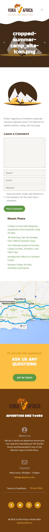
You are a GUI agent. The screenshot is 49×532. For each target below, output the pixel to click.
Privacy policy (36, 488)
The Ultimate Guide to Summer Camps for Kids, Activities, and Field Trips (23, 248)
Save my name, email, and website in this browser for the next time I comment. (25, 197)
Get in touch (24, 377)
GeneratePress (24, 522)
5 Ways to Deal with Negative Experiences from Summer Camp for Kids (24, 229)
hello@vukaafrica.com (24, 477)
